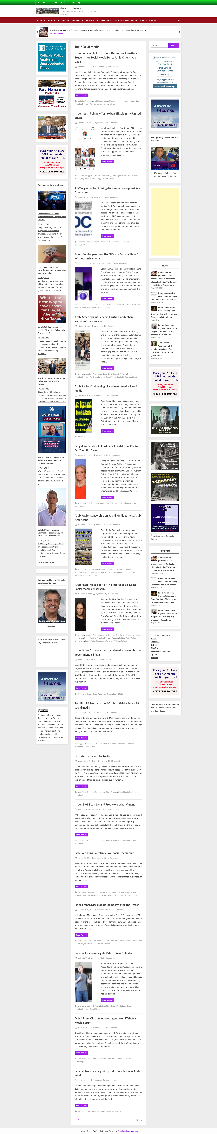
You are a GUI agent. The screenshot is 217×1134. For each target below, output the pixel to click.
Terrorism (109, 641)
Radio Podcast (118, 572)
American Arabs (56, 34)
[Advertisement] (165, 222)
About (39, 20)
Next (138, 1120)
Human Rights (108, 101)
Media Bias (128, 569)
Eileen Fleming (111, 792)
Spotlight (101, 307)
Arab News (102, 374)
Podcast (78, 307)
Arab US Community (71, 20)
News (138, 101)
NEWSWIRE (165, 551)
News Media (131, 892)
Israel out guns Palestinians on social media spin (104, 853)
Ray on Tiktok (106, 20)
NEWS (165, 266)
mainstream (121, 304)
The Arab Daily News (70, 8)
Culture (94, 304)
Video (108, 307)
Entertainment (102, 304)
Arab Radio (95, 569)
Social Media (125, 242)
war (104, 104)
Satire (84, 307)
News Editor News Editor (101, 263)
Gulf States (91, 1111)
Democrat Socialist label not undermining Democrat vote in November (164, 296)
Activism (81, 176)
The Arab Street (131, 377)
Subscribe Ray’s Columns (126, 20)
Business (96, 176)
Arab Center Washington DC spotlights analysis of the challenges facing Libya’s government (162, 349)
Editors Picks (105, 1006)
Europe (139, 941)
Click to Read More (46, 562)
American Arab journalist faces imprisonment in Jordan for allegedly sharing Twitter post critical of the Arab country (98, 30)
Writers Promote (130, 895)
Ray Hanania (86, 179)
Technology (96, 179)
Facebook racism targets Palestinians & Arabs (103, 953)
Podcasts (90, 20)
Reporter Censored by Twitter (93, 756)
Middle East (79, 572)
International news (122, 101)
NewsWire (136, 304)
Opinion (120, 176)
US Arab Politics (108, 179)
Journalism (79, 638)
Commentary (106, 176)
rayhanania (99, 67)
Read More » (82, 95)
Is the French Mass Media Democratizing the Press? (107, 904)
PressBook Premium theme (128, 1131)
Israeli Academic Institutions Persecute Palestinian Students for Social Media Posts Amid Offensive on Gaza (106, 57)
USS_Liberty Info (100, 761)
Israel (132, 101)
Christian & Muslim (85, 101)
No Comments (113, 67)
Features (52, 20)
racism (99, 104)
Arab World (82, 792)
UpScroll (154, 654)
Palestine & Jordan (82, 104)
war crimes (110, 104)
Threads (154, 658)
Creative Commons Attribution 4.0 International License (49, 721)
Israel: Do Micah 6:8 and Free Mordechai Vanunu (105, 804)
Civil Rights (97, 101)
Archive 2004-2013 (149, 20)
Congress (104, 242)
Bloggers (88, 176)
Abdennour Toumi (104, 910)
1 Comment (111, 326)
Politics (93, 104)
